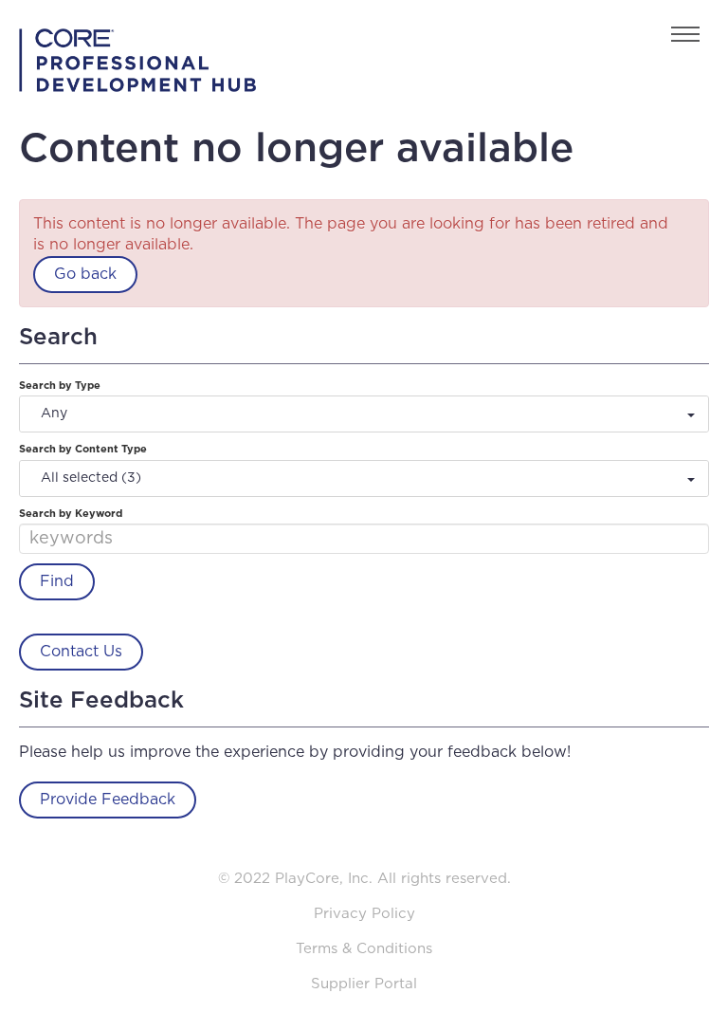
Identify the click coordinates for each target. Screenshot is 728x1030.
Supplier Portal (364, 984)
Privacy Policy (364, 914)
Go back (85, 274)
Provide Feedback (107, 799)
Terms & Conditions (364, 949)
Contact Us (81, 651)
